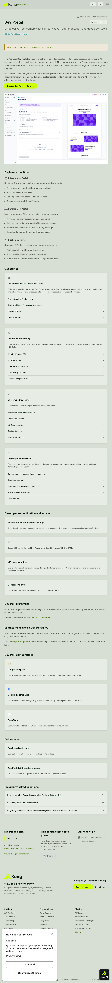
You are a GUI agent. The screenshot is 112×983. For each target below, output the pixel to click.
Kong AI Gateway (47, 916)
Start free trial (82, 887)
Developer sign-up (56, 480)
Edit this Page (27, 848)
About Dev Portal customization (56, 412)
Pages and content (56, 418)
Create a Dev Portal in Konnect (20, 86)
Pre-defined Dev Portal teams (56, 299)
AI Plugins (79, 913)
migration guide (20, 641)
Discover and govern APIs (56, 378)
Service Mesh (10, 924)
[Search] (93, 4)
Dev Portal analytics (16, 603)
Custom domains (56, 431)
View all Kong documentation (16, 854)
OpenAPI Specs (46, 928)
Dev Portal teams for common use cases (56, 305)
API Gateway (9, 916)
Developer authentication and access (27, 513)
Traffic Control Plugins (84, 928)
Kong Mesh (44, 920)
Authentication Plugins (84, 920)
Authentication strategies (56, 492)
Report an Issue (11, 848)
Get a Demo (100, 887)
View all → (79, 932)
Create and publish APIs (56, 366)
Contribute (48, 856)
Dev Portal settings (56, 437)
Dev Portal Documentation (18, 34)
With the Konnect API (56, 354)
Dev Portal (8, 928)
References (11, 739)
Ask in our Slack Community (93, 837)
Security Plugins (82, 924)
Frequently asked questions (21, 787)
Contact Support (88, 841)
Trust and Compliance (70, 979)
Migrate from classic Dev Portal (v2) (26, 627)
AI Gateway (9, 920)
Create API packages (56, 372)
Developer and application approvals (56, 486)
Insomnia (43, 924)
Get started (11, 268)
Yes (8, 838)
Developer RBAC (56, 498)
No (16, 838)
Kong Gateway (46, 913)
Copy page (98, 22)
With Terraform (56, 360)
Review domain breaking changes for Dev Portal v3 (32, 47)
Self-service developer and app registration (56, 474)
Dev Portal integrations (18, 654)
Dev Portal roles (56, 317)
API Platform (9, 913)
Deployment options (16, 172)
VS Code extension (56, 425)
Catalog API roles (56, 311)
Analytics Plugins (82, 916)
